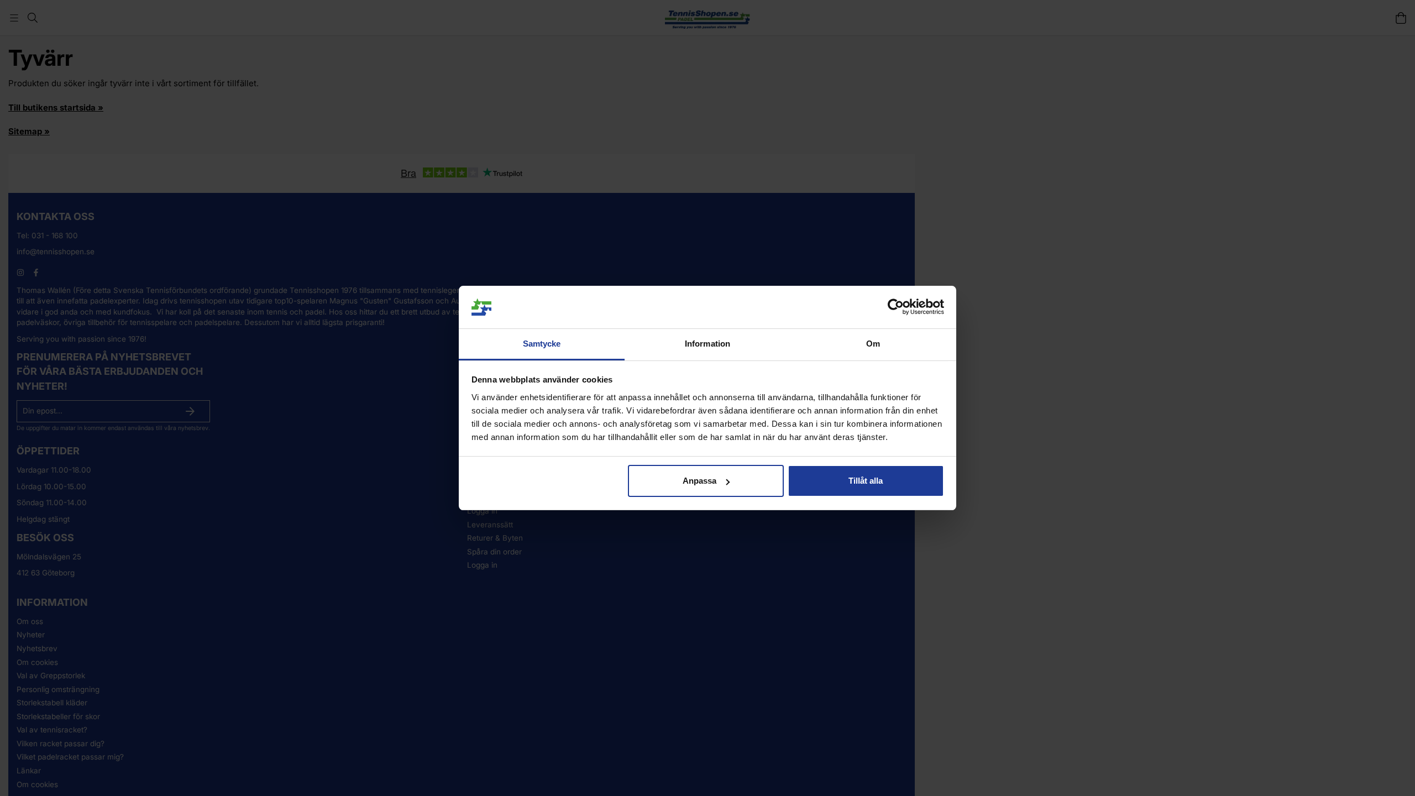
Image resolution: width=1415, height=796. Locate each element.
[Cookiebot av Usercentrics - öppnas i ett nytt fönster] (895, 306)
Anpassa (699, 480)
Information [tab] (707, 343)
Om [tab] (873, 343)
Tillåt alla (865, 480)
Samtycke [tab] (542, 343)
